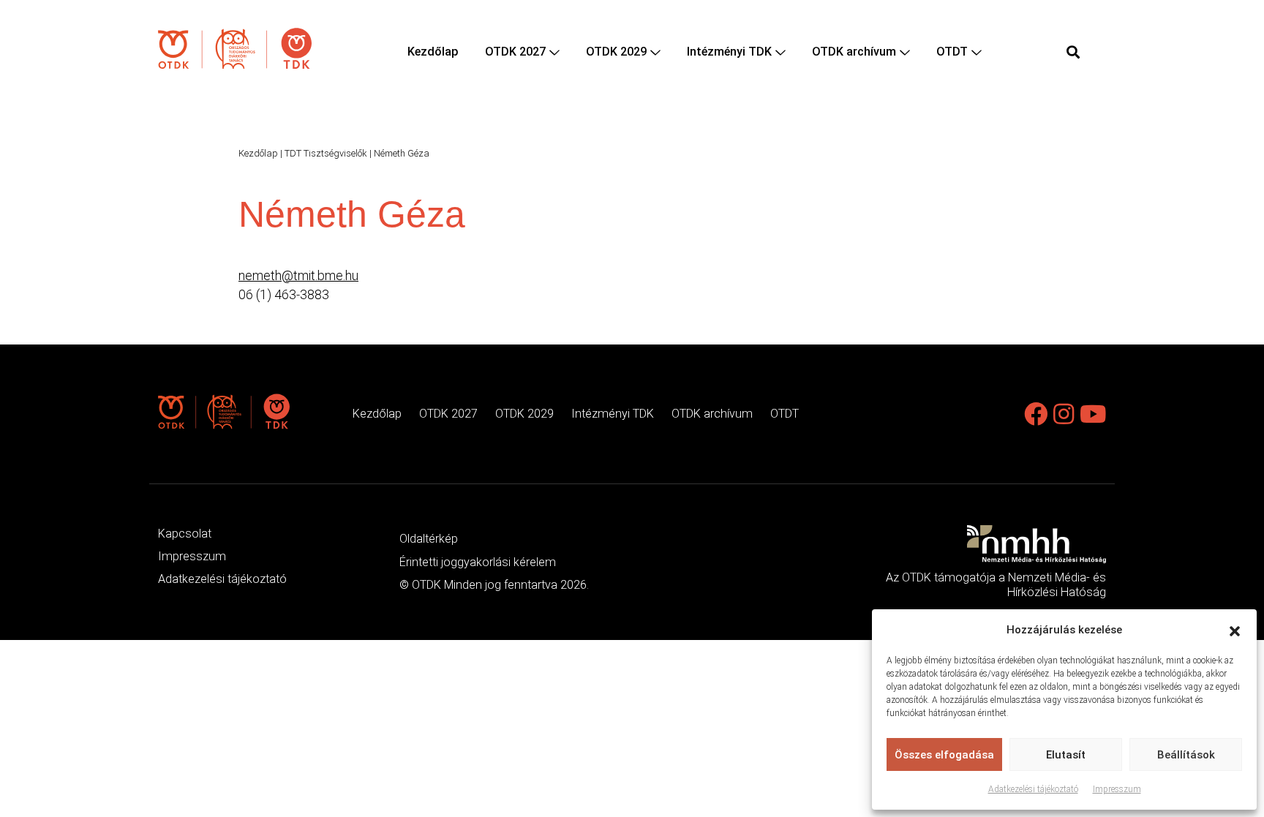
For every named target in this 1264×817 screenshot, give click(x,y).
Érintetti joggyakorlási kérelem (477, 562)
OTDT (952, 52)
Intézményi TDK (729, 52)
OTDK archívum (854, 52)
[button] (1234, 629)
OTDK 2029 (616, 52)
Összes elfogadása (944, 754)
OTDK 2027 (515, 52)
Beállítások (1186, 754)
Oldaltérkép (428, 539)
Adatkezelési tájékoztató (1033, 789)
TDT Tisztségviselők (326, 153)
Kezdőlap (433, 52)
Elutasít (1066, 754)
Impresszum (1117, 789)
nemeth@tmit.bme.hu (298, 275)
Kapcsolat (184, 534)
